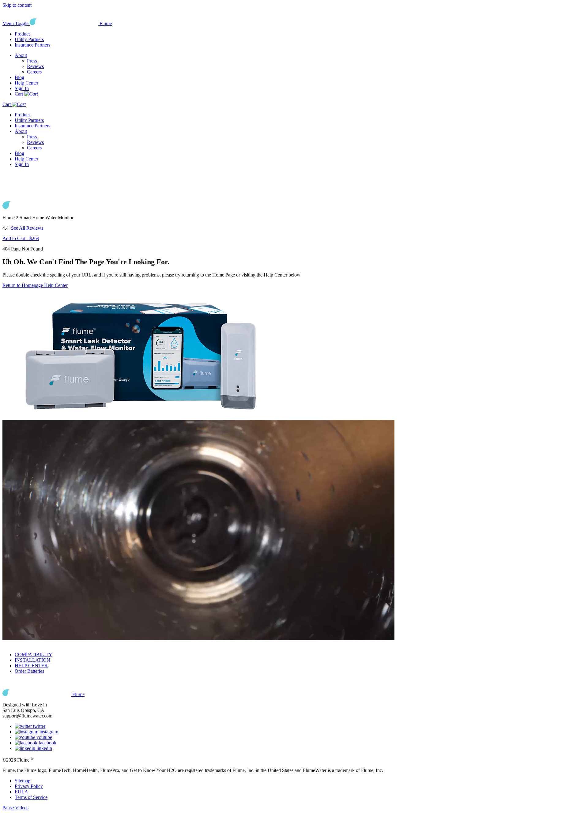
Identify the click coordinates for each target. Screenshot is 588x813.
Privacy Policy (29, 786)
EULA (21, 791)
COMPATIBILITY (33, 654)
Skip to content (17, 5)
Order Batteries (29, 671)
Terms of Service (31, 797)
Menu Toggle (15, 23)
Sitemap (22, 780)
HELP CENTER (31, 665)
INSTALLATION (32, 660)
